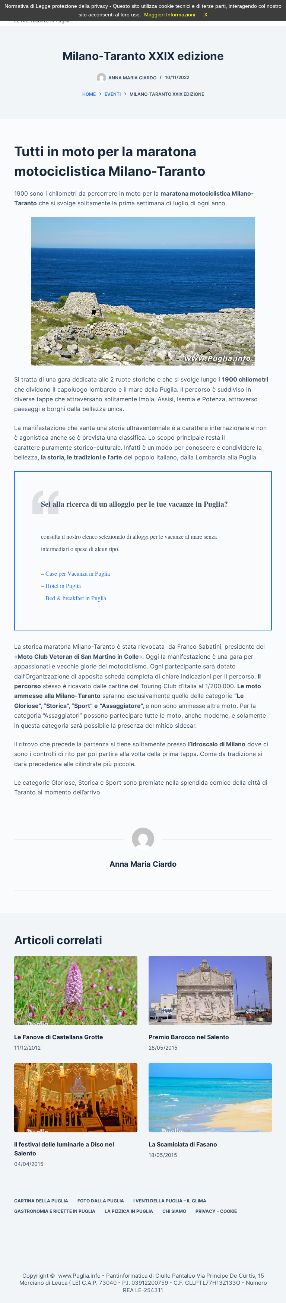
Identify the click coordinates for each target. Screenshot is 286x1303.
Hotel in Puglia (63, 585)
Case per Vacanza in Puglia (77, 573)
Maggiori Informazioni (169, 15)
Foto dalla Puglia (100, 1201)
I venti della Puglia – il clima (169, 1201)
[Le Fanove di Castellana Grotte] (75, 990)
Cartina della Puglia (41, 1201)
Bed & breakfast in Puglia (75, 598)
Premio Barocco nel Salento (189, 1037)
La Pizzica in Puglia (129, 1211)
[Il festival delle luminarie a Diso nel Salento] (75, 1097)
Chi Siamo (174, 1211)
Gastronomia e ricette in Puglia (54, 1211)
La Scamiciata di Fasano (183, 1144)
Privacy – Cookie (216, 1211)
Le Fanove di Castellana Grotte (58, 1037)
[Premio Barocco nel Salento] (210, 990)
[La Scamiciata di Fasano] (210, 1097)
